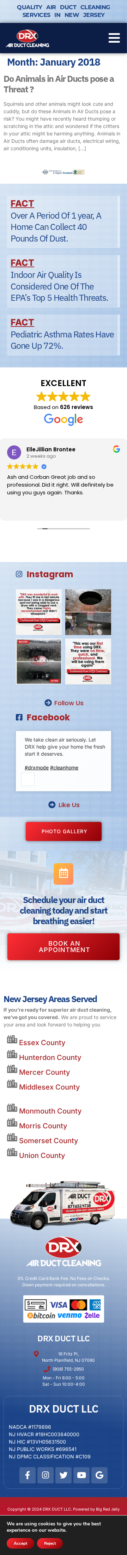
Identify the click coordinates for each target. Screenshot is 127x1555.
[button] (114, 38)
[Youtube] (81, 1475)
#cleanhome (64, 767)
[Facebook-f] (27, 1475)
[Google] (99, 1475)
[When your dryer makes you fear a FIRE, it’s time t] (39, 612)
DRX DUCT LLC (63, 1338)
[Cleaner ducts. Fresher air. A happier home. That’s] (39, 661)
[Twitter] (63, 1475)
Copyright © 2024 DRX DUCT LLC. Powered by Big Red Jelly (63, 1509)
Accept (20, 1543)
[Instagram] (45, 1475)
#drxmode (37, 767)
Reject (50, 1543)
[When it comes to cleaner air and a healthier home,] (88, 661)
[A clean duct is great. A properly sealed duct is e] (88, 612)
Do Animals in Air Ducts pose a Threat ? (59, 84)
